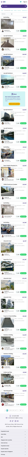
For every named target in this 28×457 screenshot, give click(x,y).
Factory (19, 10)
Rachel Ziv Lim (7, 30)
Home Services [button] (4, 442)
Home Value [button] (3, 434)
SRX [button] (2, 437)
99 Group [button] (3, 454)
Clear (2, 10)
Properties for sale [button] (5, 431)
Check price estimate (14, 103)
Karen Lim (6, 178)
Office (15, 10)
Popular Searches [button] (4, 448)
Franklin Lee (6, 272)
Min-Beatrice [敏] (7, 385)
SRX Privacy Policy (9, 424)
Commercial (7, 10)
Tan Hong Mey (7, 160)
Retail (12, 10)
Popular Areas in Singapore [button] (7, 451)
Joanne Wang (6, 67)
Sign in (25, 1)
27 (20, 410)
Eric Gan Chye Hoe (7, 235)
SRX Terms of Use (19, 424)
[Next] (23, 410)
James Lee (6, 403)
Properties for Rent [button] (5, 445)
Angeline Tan (6, 197)
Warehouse (24, 10)
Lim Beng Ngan (7, 347)
